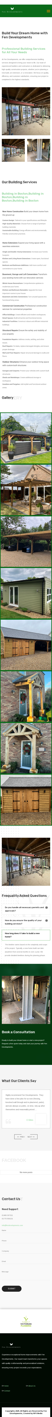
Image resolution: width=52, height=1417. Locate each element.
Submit (11, 1289)
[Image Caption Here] (26, 111)
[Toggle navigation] (48, 11)
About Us (31, 1386)
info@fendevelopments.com (12, 1225)
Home (6, 1386)
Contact (7, 1391)
